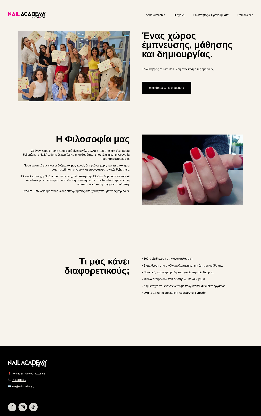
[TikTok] (33, 407)
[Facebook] (12, 407)
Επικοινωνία (245, 15)
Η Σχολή (179, 15)
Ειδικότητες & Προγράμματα (211, 15)
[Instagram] (22, 407)
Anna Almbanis (155, 15)
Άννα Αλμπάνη (179, 265)
